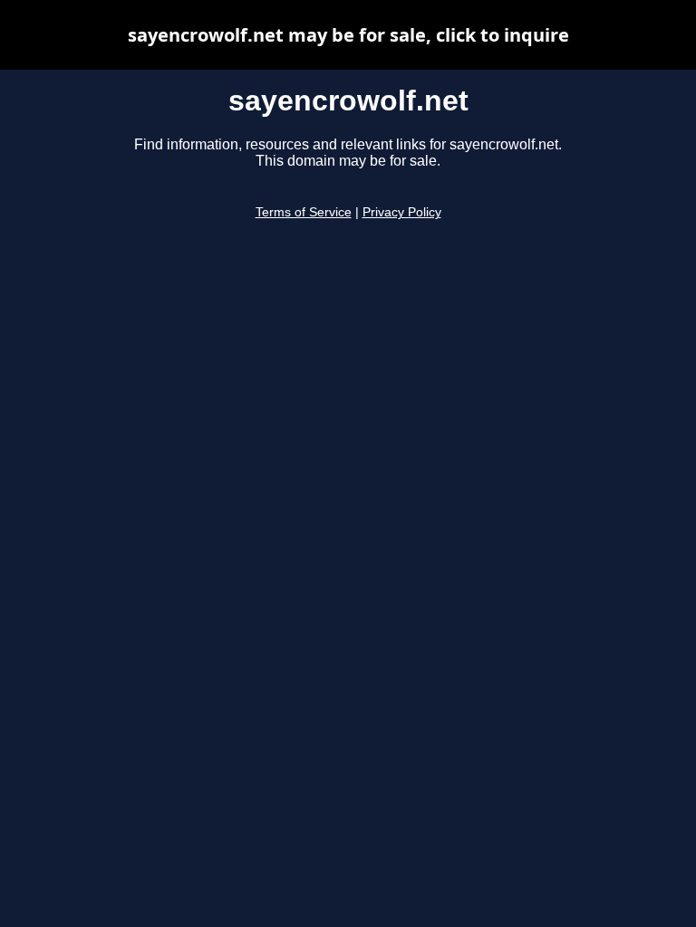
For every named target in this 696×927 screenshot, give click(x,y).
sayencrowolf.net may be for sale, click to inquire (348, 35)
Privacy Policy (401, 212)
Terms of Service (304, 212)
